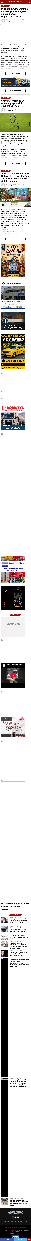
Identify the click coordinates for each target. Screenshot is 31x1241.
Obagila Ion (10, 21)
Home (4, 1221)
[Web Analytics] (15, 1237)
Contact (26, 1221)
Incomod (9, 185)
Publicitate (18, 1221)
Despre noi (10, 1221)
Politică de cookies (9, 1227)
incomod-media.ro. (12, 1230)
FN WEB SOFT (18, 1233)
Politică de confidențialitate (20, 1227)
